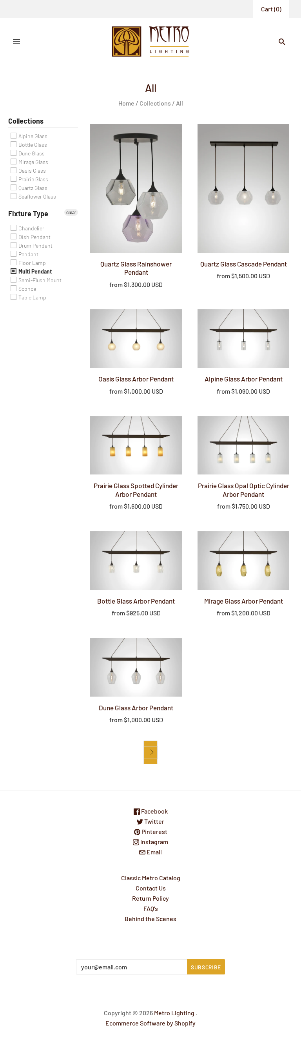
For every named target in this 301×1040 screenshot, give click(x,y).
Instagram (153, 841)
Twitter (153, 821)
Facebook (154, 811)
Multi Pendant (34, 271)
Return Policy (150, 898)
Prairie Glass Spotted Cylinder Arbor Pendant (136, 490)
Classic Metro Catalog (150, 877)
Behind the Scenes (150, 918)
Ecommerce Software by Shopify (150, 1023)
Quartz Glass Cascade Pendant (243, 264)
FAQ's (150, 908)
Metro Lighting (174, 1012)
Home (126, 103)
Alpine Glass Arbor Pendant (244, 379)
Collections (155, 103)
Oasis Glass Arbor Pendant (136, 379)
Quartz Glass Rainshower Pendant (136, 268)
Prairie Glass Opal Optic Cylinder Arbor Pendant (243, 490)
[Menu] (16, 41)
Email (153, 852)
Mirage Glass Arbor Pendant (243, 601)
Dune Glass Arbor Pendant (136, 708)
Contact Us (151, 888)
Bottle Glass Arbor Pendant (136, 601)
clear (71, 212)
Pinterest (153, 831)
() (271, 9)
